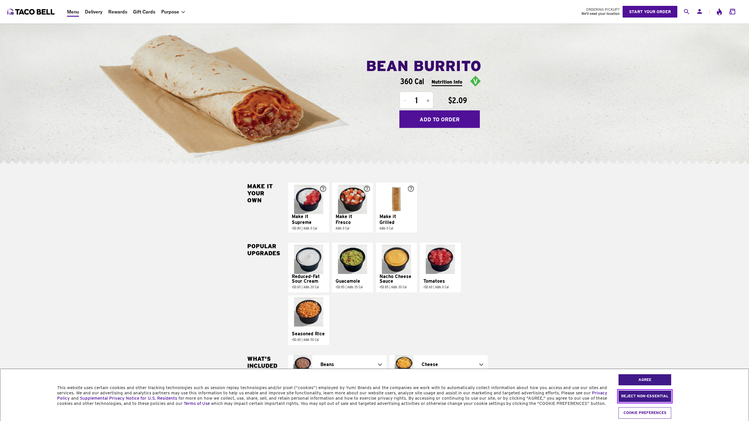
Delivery (93, 12)
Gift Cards (144, 12)
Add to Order (440, 119)
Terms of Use (197, 403)
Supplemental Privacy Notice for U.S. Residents (128, 398)
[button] (308, 207)
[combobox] (337, 364)
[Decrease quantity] (405, 101)
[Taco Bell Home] (31, 12)
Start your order (650, 11)
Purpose (170, 12)
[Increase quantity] (428, 101)
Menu (73, 12)
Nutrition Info (447, 81)
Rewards (117, 12)
